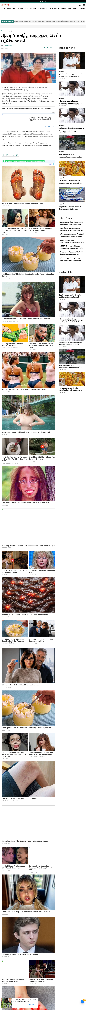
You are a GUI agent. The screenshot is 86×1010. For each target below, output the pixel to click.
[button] (84, 5)
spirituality (54, 8)
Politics (20, 8)
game (75, 8)
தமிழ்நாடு (9, 31)
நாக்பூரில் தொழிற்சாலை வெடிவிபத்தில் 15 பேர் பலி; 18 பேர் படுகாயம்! (30, 108)
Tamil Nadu (11, 8)
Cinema (36, 8)
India (69, 8)
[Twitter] (43, 1)
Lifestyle (28, 8)
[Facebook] (41, 1)
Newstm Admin (8, 45)
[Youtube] (45, 1)
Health (63, 8)
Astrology (44, 8)
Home (3, 8)
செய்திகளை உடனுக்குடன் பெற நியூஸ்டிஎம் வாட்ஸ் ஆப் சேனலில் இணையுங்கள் (25, 161)
